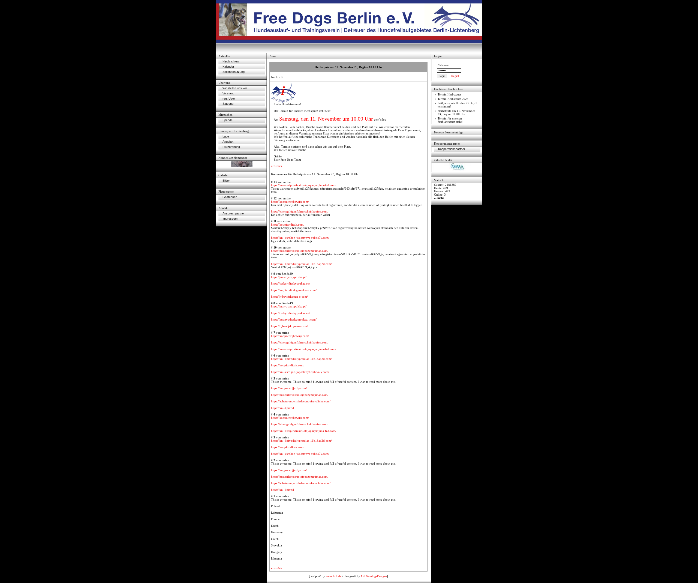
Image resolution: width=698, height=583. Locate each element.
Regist (455, 75)
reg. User (228, 98)
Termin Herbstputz (449, 94)
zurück (276, 166)
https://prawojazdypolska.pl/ (288, 277)
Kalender (228, 66)
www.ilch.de (333, 576)
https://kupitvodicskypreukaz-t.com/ (294, 290)
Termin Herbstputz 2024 (453, 98)
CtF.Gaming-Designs (374, 576)
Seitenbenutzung (233, 71)
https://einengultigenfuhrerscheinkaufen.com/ (299, 211)
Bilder (226, 180)
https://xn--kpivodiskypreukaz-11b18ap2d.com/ (301, 263)
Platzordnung (231, 146)
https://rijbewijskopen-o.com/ (289, 296)
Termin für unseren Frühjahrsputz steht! (450, 120)
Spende (227, 120)
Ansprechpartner (233, 213)
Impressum (229, 218)
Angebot (227, 141)
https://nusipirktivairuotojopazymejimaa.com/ (299, 250)
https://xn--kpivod (282, 407)
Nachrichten (230, 61)
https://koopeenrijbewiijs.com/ (290, 201)
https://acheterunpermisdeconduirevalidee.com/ (300, 401)
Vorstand (228, 93)
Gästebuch (229, 197)
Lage (225, 136)
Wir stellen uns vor (234, 88)
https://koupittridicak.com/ (287, 224)
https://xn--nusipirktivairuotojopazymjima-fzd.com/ (303, 185)
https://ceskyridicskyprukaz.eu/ (290, 283)
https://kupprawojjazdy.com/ (289, 388)
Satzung (227, 103)
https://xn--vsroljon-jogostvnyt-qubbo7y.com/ (300, 237)
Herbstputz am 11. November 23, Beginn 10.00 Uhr (456, 112)
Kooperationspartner (451, 149)
